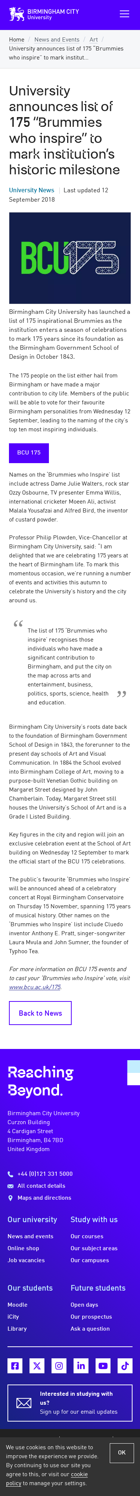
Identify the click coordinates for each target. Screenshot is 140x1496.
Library (17, 1329)
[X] (36, 1365)
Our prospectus (91, 1317)
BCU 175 (29, 453)
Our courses (87, 1237)
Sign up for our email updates (79, 1403)
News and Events (57, 40)
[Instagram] (59, 1365)
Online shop (23, 1249)
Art (94, 40)
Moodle (17, 1305)
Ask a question (90, 1329)
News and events (30, 1237)
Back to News (40, 1014)
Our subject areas (94, 1249)
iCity (13, 1317)
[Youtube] (103, 1365)
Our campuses (90, 1261)
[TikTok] (125, 1365)
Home (16, 40)
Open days (84, 1305)
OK (122, 1453)
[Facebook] (14, 1365)
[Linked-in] (81, 1365)
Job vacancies (26, 1261)
